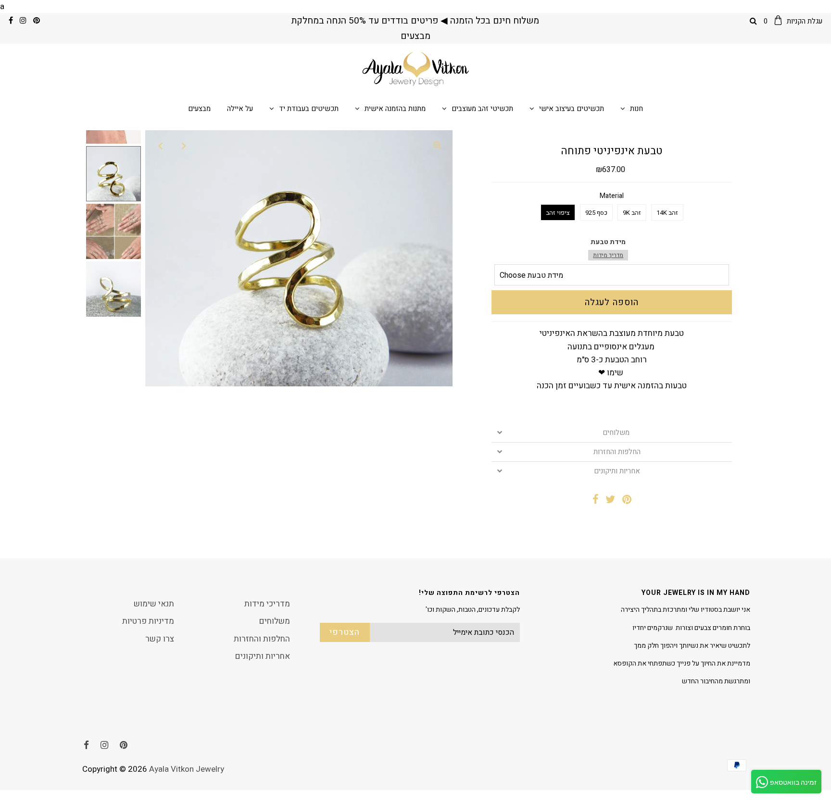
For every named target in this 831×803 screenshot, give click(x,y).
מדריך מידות (608, 255)
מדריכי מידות (267, 604)
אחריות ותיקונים (617, 471)
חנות (636, 108)
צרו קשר (159, 639)
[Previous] (160, 145)
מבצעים (199, 108)
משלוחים (617, 432)
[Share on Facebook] (595, 500)
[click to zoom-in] (437, 145)
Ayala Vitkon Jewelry (186, 769)
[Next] (184, 145)
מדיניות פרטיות (148, 621)
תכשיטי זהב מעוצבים (482, 108)
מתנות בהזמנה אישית (395, 108)
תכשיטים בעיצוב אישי (571, 108)
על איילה (240, 108)
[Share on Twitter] (610, 500)
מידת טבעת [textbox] (608, 248)
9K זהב (632, 212)
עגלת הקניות (793, 21)
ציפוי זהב (558, 212)
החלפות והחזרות (617, 452)
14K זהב (667, 212)
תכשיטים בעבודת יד (309, 108)
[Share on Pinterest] (626, 500)
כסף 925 (596, 212)
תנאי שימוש (154, 604)
